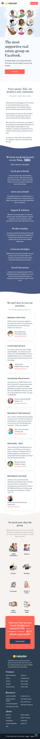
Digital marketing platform (10, 700)
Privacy (27, 736)
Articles (13, 573)
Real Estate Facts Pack (12, 706)
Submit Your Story (25, 717)
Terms (32, 736)
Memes (26, 554)
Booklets (27, 573)
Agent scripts (24, 681)
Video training (13, 611)
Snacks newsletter (11, 696)
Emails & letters (27, 592)
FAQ (7, 726)
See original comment (20, 336)
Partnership (24, 720)
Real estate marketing (27, 704)
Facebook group (25, 678)
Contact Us (24, 723)
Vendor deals (26, 611)
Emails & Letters (10, 687)
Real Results (9, 720)
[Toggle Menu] (2, 3)
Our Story (8, 717)
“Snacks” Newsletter (11, 723)
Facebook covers (25, 696)
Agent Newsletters (14, 554)
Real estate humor (26, 702)
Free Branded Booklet (11, 703)
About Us (8, 715)
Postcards (13, 591)
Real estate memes (26, 699)
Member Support (25, 715)
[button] (34, 3)
